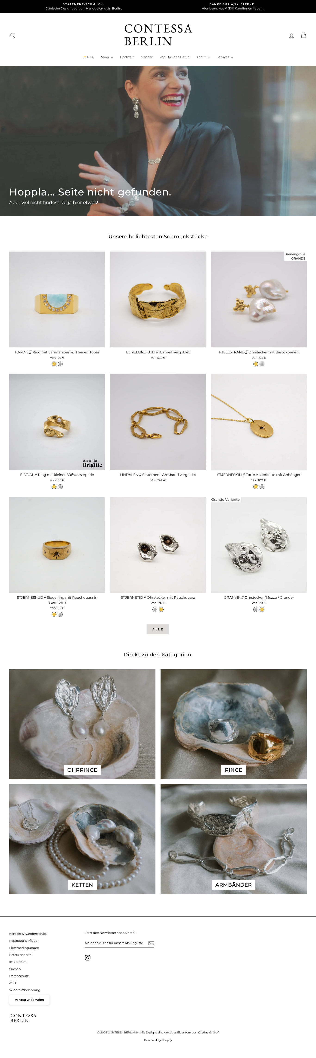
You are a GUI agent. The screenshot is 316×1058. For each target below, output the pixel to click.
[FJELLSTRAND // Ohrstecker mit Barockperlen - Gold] (256, 364)
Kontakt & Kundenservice (28, 933)
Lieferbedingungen (24, 948)
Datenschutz (19, 976)
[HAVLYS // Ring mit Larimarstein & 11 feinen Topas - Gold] (54, 364)
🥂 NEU (88, 57)
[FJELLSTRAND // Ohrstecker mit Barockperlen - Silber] (262, 364)
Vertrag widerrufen (29, 999)
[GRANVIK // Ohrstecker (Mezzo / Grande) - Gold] (262, 609)
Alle (158, 629)
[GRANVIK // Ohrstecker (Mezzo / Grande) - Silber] (256, 609)
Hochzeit (127, 57)
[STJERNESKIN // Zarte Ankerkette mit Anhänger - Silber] (262, 487)
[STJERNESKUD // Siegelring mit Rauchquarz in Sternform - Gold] (54, 614)
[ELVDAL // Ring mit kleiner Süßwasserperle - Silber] (60, 487)
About (201, 57)
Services (223, 57)
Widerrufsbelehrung (24, 990)
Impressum (18, 962)
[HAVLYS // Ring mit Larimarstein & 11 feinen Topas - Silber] (60, 364)
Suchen (15, 969)
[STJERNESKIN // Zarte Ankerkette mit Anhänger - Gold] (256, 487)
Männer (146, 57)
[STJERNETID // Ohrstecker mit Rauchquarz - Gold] (161, 609)
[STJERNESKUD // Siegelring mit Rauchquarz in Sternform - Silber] (60, 614)
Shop (105, 57)
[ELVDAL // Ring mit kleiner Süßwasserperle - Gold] (54, 487)
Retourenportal (20, 955)
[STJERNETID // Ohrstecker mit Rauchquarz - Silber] (155, 609)
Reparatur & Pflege (23, 940)
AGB (12, 983)
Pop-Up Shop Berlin (174, 57)
